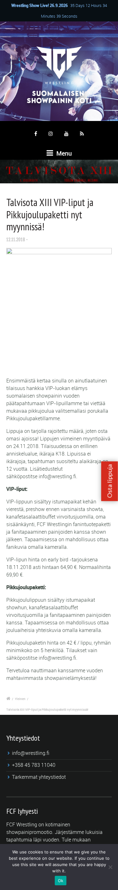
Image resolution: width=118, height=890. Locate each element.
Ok (61, 880)
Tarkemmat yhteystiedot (39, 776)
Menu (63, 153)
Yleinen (20, 699)
